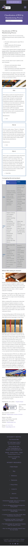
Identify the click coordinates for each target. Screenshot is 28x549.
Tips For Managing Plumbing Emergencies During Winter (14, 506)
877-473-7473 (9, 425)
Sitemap (14, 458)
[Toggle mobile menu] (25, 7)
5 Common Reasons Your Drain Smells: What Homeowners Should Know (14, 515)
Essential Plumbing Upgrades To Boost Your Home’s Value (14, 510)
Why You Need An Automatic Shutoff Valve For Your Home (14, 529)
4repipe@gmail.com (10, 426)
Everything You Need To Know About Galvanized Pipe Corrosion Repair (14, 520)
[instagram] (17, 543)
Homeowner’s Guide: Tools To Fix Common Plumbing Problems (14, 501)
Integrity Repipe (19, 401)
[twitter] (12, 543)
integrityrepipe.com (11, 422)
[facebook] (10, 543)
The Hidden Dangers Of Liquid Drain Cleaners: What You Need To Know (14, 524)
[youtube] (15, 543)
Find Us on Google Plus (14, 456)
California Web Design (13, 541)
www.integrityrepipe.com (16, 449)
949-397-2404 (16, 446)
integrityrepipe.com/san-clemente (14, 414)
